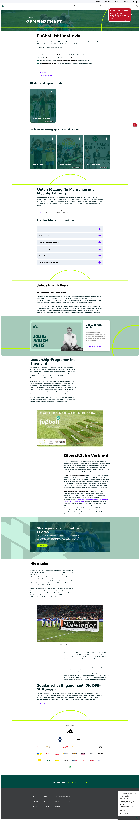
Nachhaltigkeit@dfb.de (46, 75)
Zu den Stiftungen (45, 703)
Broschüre (55, 210)
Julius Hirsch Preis (125, 798)
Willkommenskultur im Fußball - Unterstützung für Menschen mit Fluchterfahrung (128, 795)
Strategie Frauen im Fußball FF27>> (127, 807)
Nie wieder (123, 810)
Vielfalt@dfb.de (44, 72)
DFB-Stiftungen (124, 813)
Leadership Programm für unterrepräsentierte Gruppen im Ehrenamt (128, 803)
